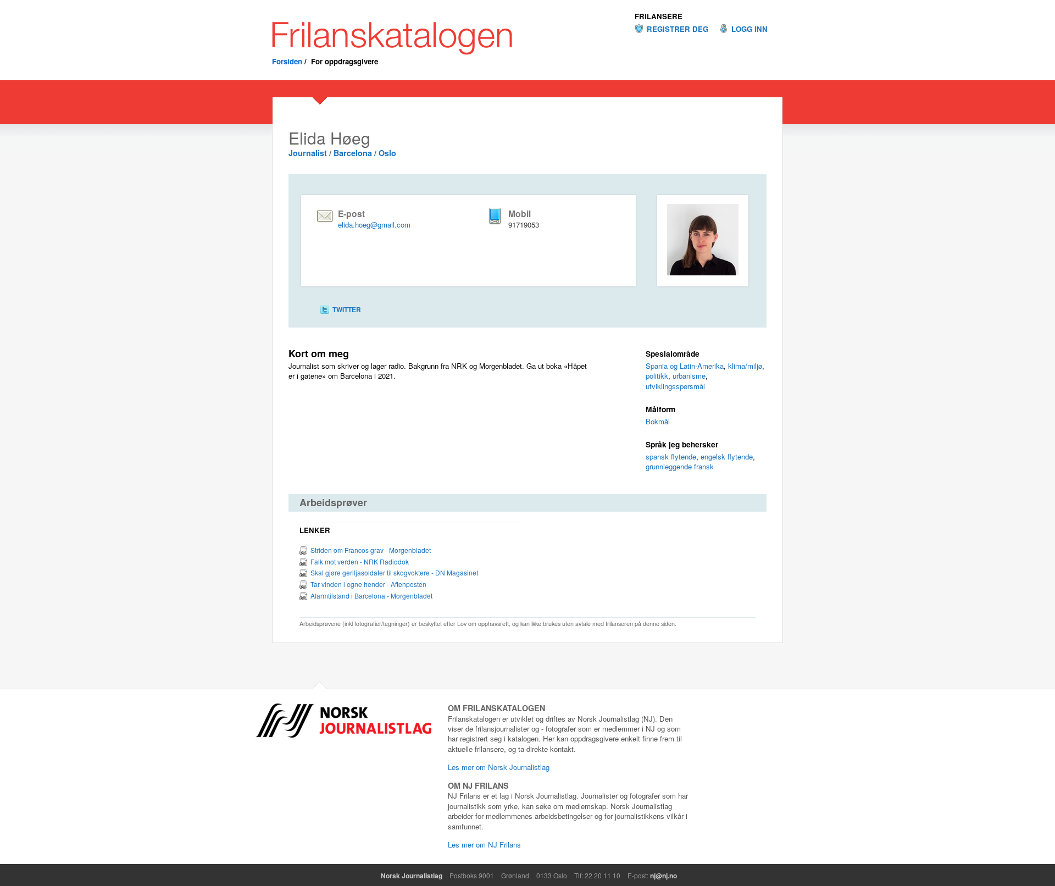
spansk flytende (671, 456)
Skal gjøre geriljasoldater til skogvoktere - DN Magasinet (394, 572)
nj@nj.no (663, 876)
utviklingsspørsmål (675, 386)
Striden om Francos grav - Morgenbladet (370, 550)
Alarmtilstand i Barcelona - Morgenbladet (371, 595)
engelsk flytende (727, 456)
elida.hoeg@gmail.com (374, 224)
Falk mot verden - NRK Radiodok (359, 561)
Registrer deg (677, 29)
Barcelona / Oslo (365, 152)
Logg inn (749, 29)
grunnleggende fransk (680, 466)
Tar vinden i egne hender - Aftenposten (368, 584)
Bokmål (658, 421)
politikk (657, 375)
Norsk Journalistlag (411, 876)
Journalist (307, 152)
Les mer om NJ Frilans (484, 844)
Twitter (346, 309)
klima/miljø (745, 366)
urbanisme (689, 375)
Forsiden (287, 62)
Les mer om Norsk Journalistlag (498, 767)
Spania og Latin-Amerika (685, 366)
